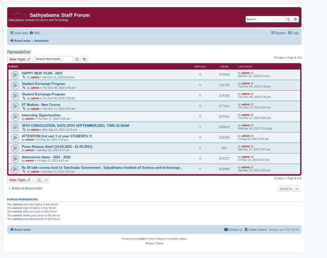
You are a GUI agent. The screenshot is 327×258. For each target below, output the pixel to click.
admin (35, 77)
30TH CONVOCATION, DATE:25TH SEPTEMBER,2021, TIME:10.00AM (75, 126)
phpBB (141, 238)
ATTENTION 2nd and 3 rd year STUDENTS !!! (57, 136)
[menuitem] (34, 33)
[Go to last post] (252, 72)
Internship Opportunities (41, 115)
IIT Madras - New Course (41, 105)
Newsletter (19, 52)
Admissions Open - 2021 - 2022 (46, 157)
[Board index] (19, 11)
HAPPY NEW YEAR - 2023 (42, 73)
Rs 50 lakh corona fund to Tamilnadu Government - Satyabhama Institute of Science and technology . (102, 168)
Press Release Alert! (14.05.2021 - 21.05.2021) (57, 147)
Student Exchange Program (43, 84)
